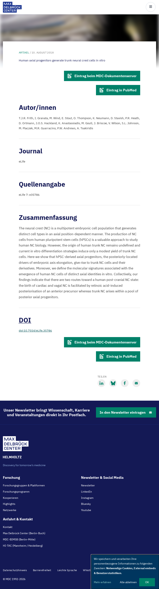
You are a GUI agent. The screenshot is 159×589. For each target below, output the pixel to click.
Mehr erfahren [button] (102, 582)
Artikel (24, 52)
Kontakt (7, 527)
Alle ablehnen (128, 582)
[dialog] (125, 572)
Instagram (87, 498)
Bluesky (86, 504)
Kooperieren (10, 498)
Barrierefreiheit (42, 570)
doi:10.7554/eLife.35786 (35, 330)
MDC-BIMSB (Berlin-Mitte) (19, 539)
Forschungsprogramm (16, 491)
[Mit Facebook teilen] (125, 383)
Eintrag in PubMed (121, 90)
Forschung (11, 477)
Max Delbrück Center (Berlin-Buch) (24, 533)
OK (147, 582)
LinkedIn (86, 491)
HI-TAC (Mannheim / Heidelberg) (23, 545)
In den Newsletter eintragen (123, 412)
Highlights (9, 504)
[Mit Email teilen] (136, 383)
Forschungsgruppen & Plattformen (24, 485)
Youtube (86, 510)
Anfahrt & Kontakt (18, 519)
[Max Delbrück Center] (12, 11)
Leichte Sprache (67, 570)
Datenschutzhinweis (15, 570)
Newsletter (88, 485)
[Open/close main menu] (151, 7)
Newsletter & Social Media (102, 477)
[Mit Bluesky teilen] (113, 383)
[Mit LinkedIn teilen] (101, 383)
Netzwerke (9, 510)
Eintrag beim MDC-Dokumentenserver (105, 76)
